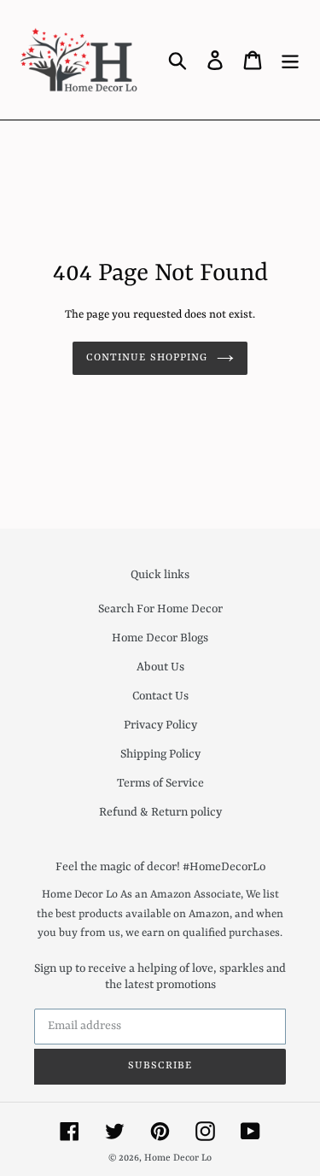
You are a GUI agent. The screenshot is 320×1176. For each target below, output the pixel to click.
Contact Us (160, 696)
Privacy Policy (160, 725)
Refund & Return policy (160, 812)
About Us (160, 667)
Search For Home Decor (160, 609)
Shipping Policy (160, 754)
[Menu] (290, 60)
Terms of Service (160, 783)
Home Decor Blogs (160, 638)
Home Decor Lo (178, 1158)
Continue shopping (146, 358)
